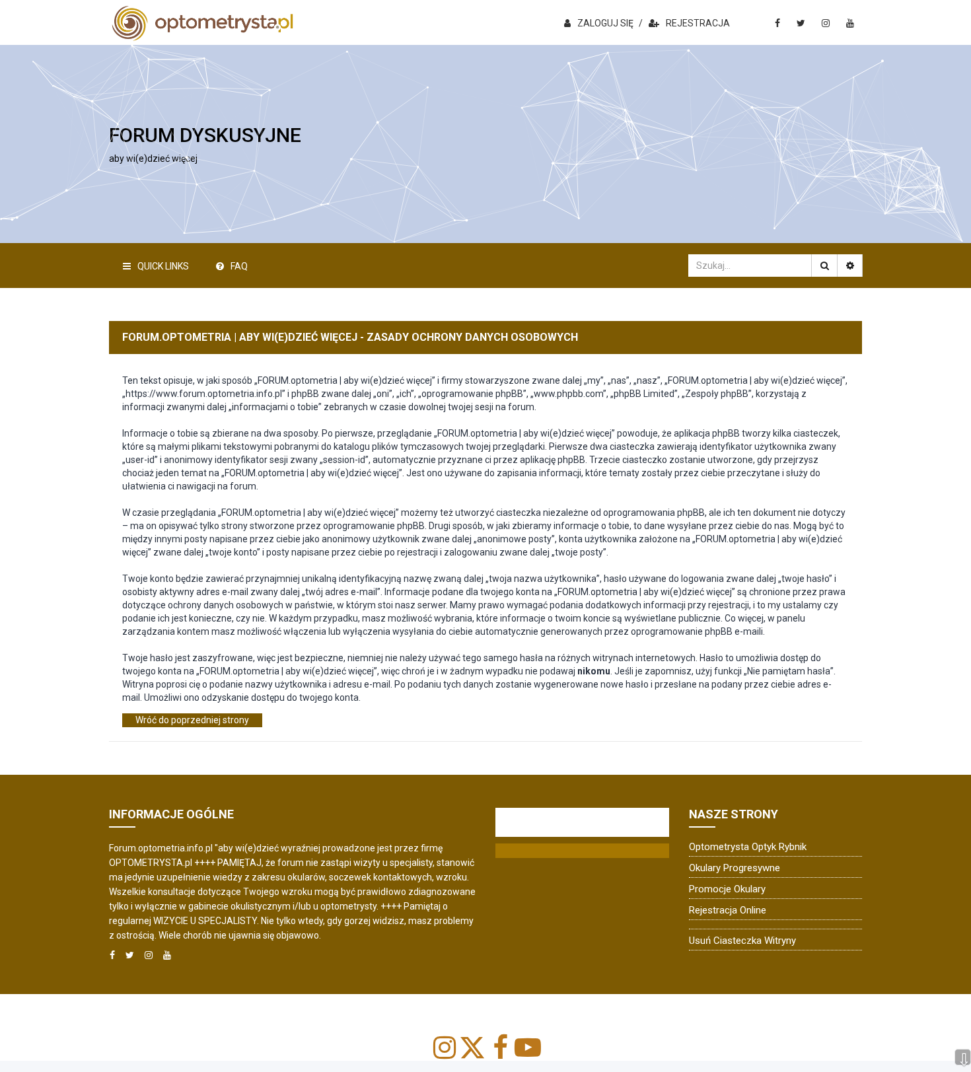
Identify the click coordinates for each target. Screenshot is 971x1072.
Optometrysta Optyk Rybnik (748, 847)
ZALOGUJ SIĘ (605, 23)
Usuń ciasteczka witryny (742, 941)
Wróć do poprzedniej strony (192, 720)
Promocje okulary (727, 889)
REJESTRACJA (698, 23)
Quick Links (163, 266)
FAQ (239, 266)
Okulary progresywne (734, 868)
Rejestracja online (727, 910)
